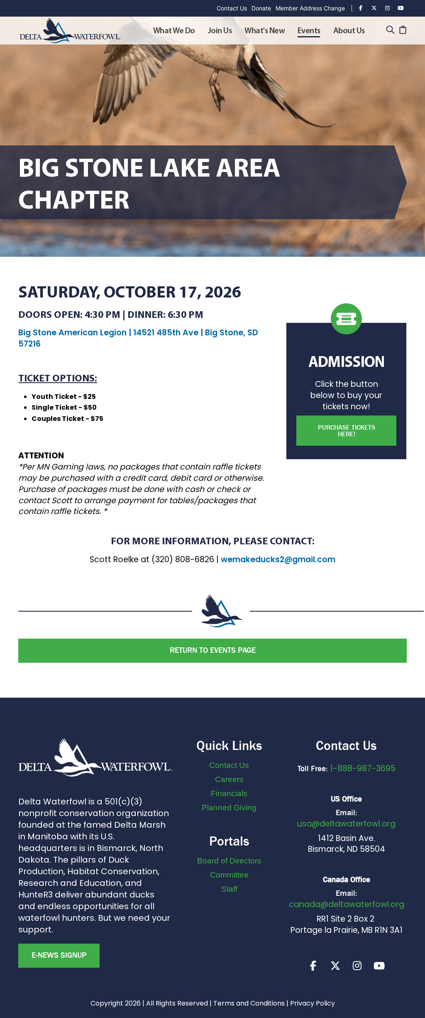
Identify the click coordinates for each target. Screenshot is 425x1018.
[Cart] (403, 30)
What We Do (174, 31)
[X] (335, 966)
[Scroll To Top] (410, 1008)
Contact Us (232, 8)
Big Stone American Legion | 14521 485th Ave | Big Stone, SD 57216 (138, 338)
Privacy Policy (312, 1003)
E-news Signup (59, 955)
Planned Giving (229, 807)
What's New (264, 31)
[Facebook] (360, 8)
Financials (229, 793)
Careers (229, 779)
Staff (229, 889)
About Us (349, 31)
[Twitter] (374, 8)
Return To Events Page (213, 650)
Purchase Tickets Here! (346, 430)
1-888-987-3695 (363, 768)
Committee (229, 874)
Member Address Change (310, 8)
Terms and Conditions (249, 1003)
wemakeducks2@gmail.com (278, 559)
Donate (261, 8)
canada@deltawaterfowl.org (346, 904)
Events (309, 31)
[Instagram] (387, 8)
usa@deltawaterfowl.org (346, 823)
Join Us (220, 31)
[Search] (390, 30)
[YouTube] (400, 8)
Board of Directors (229, 860)
